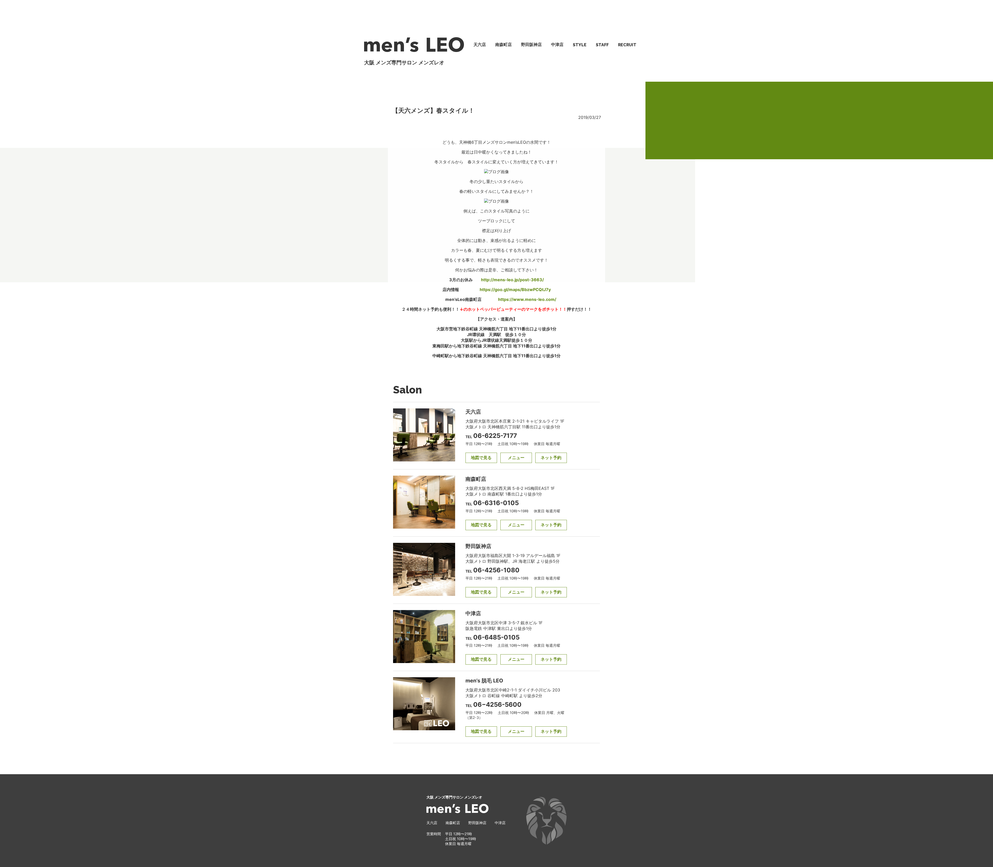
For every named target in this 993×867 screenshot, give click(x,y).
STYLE (579, 44)
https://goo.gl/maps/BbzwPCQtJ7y (515, 289)
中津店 (557, 44)
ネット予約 (551, 457)
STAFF (602, 44)
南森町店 (503, 44)
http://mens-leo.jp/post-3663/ (512, 279)
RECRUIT (627, 44)
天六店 (479, 44)
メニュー (516, 457)
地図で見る (481, 457)
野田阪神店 (531, 44)
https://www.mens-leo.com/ (527, 299)
